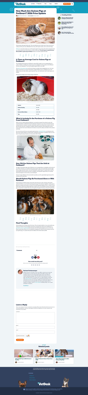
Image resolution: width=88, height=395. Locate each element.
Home (34, 3)
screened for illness (42, 131)
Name (17, 325)
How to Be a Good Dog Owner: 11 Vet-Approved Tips (68, 33)
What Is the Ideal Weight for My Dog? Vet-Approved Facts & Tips (67, 23)
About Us (39, 3)
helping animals (28, 278)
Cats (45, 3)
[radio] (32, 265)
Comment (18, 311)
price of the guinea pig (22, 68)
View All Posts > (26, 285)
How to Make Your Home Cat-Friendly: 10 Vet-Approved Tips (68, 28)
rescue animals (38, 282)
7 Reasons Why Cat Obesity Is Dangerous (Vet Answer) (67, 18)
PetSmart (18, 48)
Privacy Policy (32, 377)
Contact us (31, 375)
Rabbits (56, 3)
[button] (32, 257)
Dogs (51, 3)
